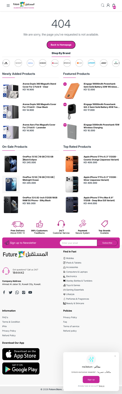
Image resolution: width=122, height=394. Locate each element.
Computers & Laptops (76, 271)
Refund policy (70, 330)
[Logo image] (6, 63)
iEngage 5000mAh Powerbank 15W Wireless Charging (101, 126)
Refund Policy (9, 335)
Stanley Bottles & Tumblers (79, 280)
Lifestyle (70, 294)
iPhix (4, 326)
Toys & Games (73, 285)
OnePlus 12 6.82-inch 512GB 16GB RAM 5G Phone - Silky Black (40, 199)
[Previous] (119, 63)
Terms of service (71, 326)
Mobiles (70, 258)
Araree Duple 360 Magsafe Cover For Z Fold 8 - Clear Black (39, 105)
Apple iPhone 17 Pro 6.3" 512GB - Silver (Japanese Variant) (100, 178)
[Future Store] (24, 8)
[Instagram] (23, 292)
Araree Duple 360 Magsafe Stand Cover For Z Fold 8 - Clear (39, 85)
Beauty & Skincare (75, 303)
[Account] (108, 5)
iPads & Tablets (73, 262)
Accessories (72, 267)
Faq (65, 322)
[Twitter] (10, 292)
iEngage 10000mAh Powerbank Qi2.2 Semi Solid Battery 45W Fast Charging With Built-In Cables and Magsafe (101, 106)
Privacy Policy (9, 330)
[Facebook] (4, 292)
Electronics (71, 276)
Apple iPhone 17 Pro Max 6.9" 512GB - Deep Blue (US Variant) (99, 199)
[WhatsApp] (17, 292)
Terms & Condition (11, 322)
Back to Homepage (61, 44)
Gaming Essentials (75, 289)
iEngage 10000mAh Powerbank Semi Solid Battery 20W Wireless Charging (100, 85)
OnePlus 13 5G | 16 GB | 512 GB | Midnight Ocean (38, 178)
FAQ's (5, 317)
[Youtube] (30, 292)
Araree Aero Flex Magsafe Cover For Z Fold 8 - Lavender (39, 126)
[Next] (2, 63)
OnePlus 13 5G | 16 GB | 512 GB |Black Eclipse (38, 158)
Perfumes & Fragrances (77, 299)
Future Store (55, 389)
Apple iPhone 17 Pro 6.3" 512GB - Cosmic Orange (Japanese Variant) (101, 158)
